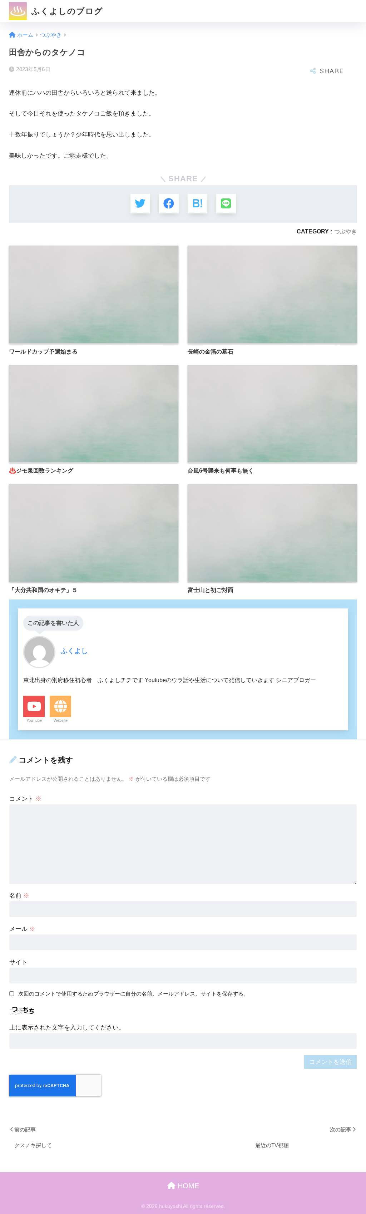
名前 (19, 895)
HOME (187, 1186)
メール (22, 929)
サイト (18, 962)
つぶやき (345, 231)
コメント (25, 798)
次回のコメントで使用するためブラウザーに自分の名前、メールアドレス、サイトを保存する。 (133, 994)
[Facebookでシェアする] (169, 203)
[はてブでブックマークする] (197, 203)
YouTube (34, 720)
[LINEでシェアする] (226, 203)
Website (61, 720)
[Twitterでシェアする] (140, 203)
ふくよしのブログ (66, 11)
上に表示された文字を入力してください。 (67, 1027)
